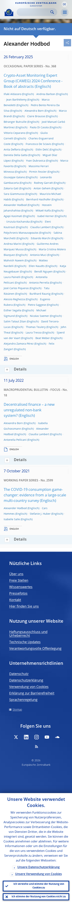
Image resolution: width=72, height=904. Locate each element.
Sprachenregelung (23, 700)
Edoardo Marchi (41, 238)
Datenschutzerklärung (26, 680)
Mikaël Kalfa (43, 210)
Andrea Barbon (45, 94)
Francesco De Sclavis (38, 144)
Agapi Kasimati (13, 216)
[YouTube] (46, 737)
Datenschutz (18, 674)
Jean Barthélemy (16, 100)
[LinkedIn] (26, 737)
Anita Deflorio (12, 149)
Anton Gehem (42, 188)
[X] (15, 737)
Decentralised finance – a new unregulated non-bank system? (29, 410)
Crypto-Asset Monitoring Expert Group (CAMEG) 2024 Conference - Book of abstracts (33, 81)
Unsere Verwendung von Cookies (38, 874)
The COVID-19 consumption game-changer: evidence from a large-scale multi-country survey (35, 495)
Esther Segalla (12, 310)
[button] (64, 4)
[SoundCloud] (57, 737)
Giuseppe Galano (14, 177)
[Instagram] (36, 737)
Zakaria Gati (11, 188)
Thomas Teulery (36, 327)
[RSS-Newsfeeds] (36, 746)
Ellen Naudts (37, 266)
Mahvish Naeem (14, 260)
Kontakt (15, 600)
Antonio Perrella (39, 283)
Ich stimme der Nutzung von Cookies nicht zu (39, 896)
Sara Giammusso (14, 194)
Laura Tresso (34, 332)
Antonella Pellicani (15, 440)
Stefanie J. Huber (40, 514)
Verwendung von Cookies (29, 687)
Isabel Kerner (45, 216)
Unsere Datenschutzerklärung (38, 867)
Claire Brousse (36, 116)
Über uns (16, 574)
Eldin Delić (42, 149)
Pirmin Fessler (38, 172)
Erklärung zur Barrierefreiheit (31, 693)
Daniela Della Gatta (16, 155)
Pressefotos (18, 593)
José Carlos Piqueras (16, 288)
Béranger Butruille (15, 122)
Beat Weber (42, 338)
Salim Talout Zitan (15, 321)
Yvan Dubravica (35, 161)
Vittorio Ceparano (14, 133)
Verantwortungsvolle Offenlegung (35, 648)
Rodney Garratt (43, 183)
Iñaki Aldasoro (12, 94)
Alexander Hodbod (15, 205)
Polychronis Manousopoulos (21, 233)
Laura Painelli (12, 277)
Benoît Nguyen (43, 271)
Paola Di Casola (39, 127)
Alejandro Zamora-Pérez (19, 344)
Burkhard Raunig (40, 294)
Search (52, 12)
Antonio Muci (38, 255)
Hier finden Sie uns (24, 606)
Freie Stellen (18, 580)
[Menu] (64, 12)
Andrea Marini (13, 244)
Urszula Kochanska (18, 222)
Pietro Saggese (37, 305)
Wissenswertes (20, 587)
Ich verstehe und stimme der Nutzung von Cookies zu (38, 886)
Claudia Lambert (40, 227)
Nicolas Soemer (39, 316)
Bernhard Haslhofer (38, 199)
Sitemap (17, 709)
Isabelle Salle (12, 519)
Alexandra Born (34, 111)
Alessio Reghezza (14, 299)
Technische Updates (25, 642)
